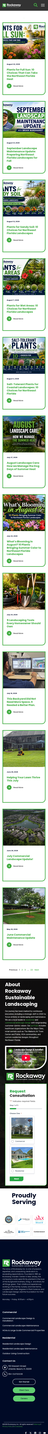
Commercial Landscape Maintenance (20, 1325)
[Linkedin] (35, 1433)
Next (37, 969)
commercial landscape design (18, 1023)
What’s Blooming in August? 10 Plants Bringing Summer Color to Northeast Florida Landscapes (24, 548)
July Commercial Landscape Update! (20, 857)
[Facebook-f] (26, 1433)
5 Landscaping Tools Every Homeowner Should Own (24, 623)
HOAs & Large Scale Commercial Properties (23, 1330)
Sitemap (37, 1424)
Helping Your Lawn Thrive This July (23, 779)
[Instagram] (40, 1433)
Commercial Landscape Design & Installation (18, 1319)
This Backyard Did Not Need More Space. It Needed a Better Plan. (21, 702)
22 (31, 969)
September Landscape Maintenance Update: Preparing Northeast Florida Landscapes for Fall (22, 155)
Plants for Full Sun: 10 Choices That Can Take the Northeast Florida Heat (22, 74)
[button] (43, 5)
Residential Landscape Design (16, 1343)
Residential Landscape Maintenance (19, 1348)
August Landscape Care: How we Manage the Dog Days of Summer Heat (23, 466)
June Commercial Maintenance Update (21, 936)
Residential (19, 1171)
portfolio (34, 1025)
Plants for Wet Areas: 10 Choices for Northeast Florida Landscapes (22, 309)
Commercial (20, 1141)
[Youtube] (44, 1433)
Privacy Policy (7, 1426)
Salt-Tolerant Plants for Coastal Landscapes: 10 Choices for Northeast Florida (22, 388)
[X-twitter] (30, 1433)
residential (29, 1020)
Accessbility (18, 1426)
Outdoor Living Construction (15, 1353)
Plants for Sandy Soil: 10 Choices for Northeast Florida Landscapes (22, 230)
